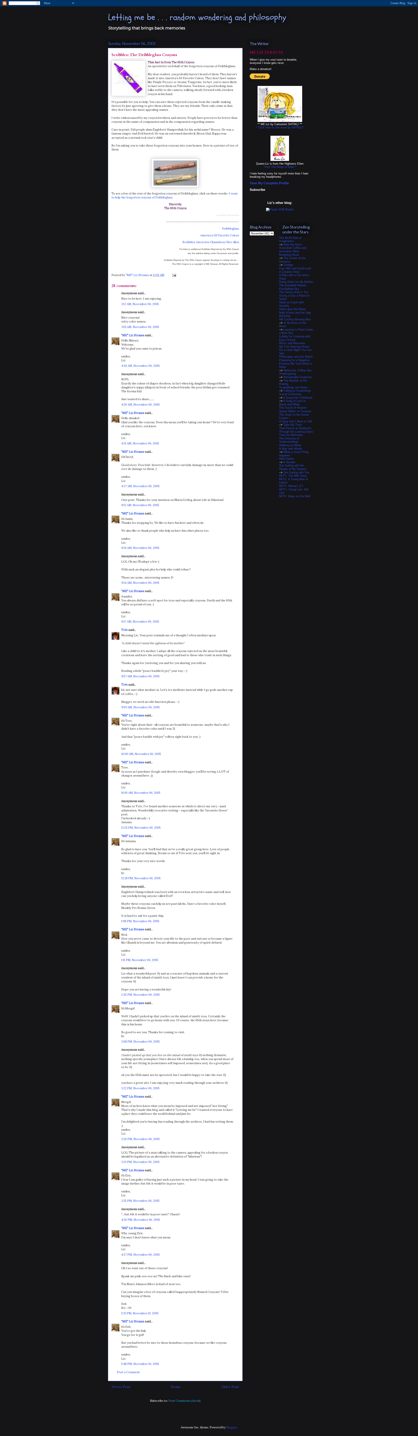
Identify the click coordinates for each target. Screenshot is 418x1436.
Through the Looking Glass (296, 431)
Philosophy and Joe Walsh (296, 356)
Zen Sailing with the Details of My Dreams (293, 467)
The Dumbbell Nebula (292, 285)
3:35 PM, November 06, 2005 (140, 1201)
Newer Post (121, 1387)
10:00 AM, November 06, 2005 (141, 754)
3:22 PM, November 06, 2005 (140, 1088)
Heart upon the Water (292, 309)
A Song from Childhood (297, 397)
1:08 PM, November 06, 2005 (140, 921)
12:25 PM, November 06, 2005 (141, 828)
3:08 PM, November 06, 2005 (140, 1041)
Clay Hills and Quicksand (295, 268)
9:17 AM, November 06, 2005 (140, 621)
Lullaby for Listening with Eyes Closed (294, 338)
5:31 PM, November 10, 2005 (139, 1313)
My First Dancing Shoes (294, 346)
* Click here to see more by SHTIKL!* (279, 127)
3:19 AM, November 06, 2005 (140, 327)
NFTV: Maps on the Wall (294, 496)
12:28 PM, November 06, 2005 (141, 878)
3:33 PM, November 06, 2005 (140, 1162)
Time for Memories (291, 435)
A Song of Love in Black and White (292, 402)
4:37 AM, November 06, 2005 (140, 486)
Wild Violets (286, 458)
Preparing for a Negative (294, 360)
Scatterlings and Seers (293, 387)
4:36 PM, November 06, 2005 (140, 1220)
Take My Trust (292, 424)
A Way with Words (290, 448)
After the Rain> (292, 244)
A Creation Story (289, 271)
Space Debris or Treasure (295, 411)
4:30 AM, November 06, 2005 (140, 366)
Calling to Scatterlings (297, 390)
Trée (124, 630)
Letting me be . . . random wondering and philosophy (197, 17)
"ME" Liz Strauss (132, 335)
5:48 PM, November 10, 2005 (140, 1364)
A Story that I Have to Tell (295, 421)
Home (176, 1387)
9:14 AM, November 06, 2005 (140, 548)
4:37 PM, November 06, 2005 (140, 1255)
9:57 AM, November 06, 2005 (140, 676)
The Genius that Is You (293, 292)
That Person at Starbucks (295, 428)
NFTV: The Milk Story (293, 475)
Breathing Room (289, 254)
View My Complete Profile (269, 183)
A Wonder (289, 462)
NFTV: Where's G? (291, 486)
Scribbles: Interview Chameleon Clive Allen (210, 242)
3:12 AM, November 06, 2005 (140, 304)
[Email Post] (174, 275)
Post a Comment (128, 1372)
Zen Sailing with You (296, 472)
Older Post (230, 1387)
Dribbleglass (230, 229)
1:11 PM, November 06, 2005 (139, 960)
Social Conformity (290, 394)
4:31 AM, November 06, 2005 (140, 443)
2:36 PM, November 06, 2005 (140, 995)
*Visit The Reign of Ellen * (279, 167)
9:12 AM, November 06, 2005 (140, 505)
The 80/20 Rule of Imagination (290, 239)
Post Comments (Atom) (185, 1401)
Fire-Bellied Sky (289, 288)
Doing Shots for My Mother (296, 281)
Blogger (231, 1427)
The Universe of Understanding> (289, 440)
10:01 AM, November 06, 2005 (140, 793)
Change (288, 264)
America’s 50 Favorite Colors (219, 235)
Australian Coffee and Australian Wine (292, 249)
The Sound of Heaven (293, 407)
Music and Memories (292, 343)
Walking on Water (290, 445)
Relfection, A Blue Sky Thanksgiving (295, 372)
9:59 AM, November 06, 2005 (140, 707)
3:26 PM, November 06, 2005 (140, 1139)
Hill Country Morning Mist (295, 319)
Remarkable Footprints (297, 377)
